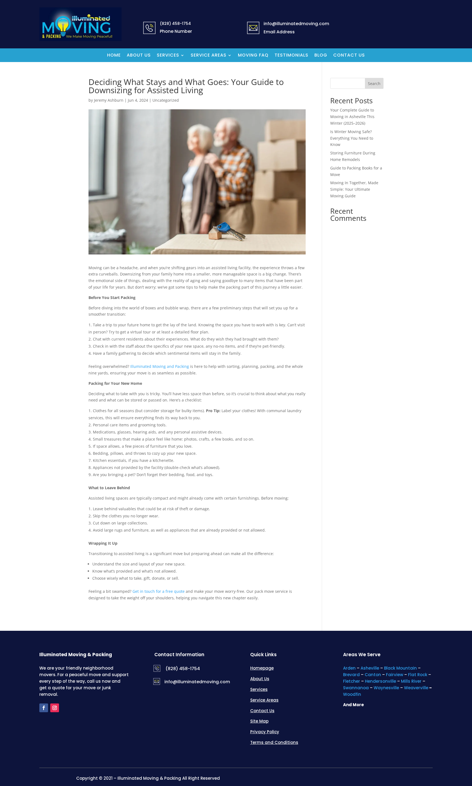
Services (168, 55)
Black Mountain (400, 668)
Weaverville (416, 688)
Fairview (394, 675)
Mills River (411, 681)
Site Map (259, 721)
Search (374, 83)
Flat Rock (417, 675)
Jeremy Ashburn (108, 100)
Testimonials (291, 55)
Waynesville (386, 688)
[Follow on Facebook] (43, 707)
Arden (349, 668)
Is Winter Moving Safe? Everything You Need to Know (351, 138)
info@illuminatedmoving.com (197, 682)
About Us (139, 55)
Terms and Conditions (274, 742)
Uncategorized (165, 100)
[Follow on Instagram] (54, 707)
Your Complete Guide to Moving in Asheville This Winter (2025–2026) (352, 116)
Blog (320, 55)
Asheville (370, 668)
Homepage (262, 668)
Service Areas (208, 55)
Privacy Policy (264, 732)
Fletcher (351, 681)
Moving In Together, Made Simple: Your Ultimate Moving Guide (354, 189)
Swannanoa (356, 688)
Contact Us (349, 55)
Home (114, 55)
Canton (373, 675)
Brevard (351, 675)
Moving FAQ (253, 55)
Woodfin (352, 694)
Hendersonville (380, 681)
